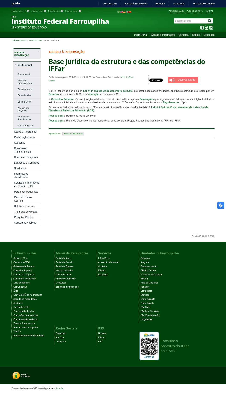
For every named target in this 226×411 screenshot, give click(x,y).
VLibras (209, 11)
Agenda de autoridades (25, 298)
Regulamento (171, 102)
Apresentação (24, 74)
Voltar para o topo (204, 235)
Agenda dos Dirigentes (23, 109)
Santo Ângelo (147, 303)
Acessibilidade (176, 11)
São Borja (145, 307)
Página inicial (20, 40)
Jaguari (144, 278)
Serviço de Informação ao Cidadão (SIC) (26, 184)
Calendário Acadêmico (24, 278)
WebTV (17, 331)
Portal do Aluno (63, 258)
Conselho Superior (62, 99)
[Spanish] (130, 11)
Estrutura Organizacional (25, 81)
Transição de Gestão (25, 211)
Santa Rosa (146, 290)
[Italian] (127, 11)
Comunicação (20, 286)
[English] (121, 11)
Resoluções (146, 99)
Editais (196, 34)
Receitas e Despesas (26, 157)
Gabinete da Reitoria (23, 266)
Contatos (184, 34)
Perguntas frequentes (26, 191)
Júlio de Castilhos (149, 282)
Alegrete (145, 262)
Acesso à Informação (163, 34)
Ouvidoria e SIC (21, 307)
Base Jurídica (25, 95)
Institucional (36, 40)
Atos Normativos (25, 125)
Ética (15, 290)
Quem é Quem (25, 101)
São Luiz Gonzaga (150, 311)
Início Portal (140, 34)
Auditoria (17, 303)
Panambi (145, 286)
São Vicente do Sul (150, 315)
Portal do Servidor (65, 262)
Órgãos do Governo (204, 3)
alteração (93, 94)
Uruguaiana (146, 319)
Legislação (179, 3)
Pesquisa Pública (23, 217)
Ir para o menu (38, 11)
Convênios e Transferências (22, 149)
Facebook (61, 333)
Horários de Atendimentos (24, 117)
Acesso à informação (136, 3)
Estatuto (54, 94)
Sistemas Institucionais (67, 286)
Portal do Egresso (64, 266)
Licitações (209, 34)
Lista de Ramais (21, 282)
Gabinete (145, 258)
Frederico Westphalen (151, 274)
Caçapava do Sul (149, 266)
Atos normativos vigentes (25, 327)
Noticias (102, 333)
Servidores (20, 168)
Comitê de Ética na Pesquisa (27, 294)
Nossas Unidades (64, 270)
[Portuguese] (118, 11)
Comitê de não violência (25, 319)
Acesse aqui (56, 115)
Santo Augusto (148, 298)
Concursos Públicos (25, 222)
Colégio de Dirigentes (24, 274)
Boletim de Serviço (24, 206)
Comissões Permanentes (25, 315)
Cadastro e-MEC (21, 262)
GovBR (15, 3)
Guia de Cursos (63, 274)
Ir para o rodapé (73, 11)
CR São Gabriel (148, 270)
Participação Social (24, 137)
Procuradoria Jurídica (23, 311)
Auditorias (19, 142)
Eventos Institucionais (24, 323)
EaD (100, 341)
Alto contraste (195, 11)
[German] (124, 11)
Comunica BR (110, 3)
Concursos (61, 282)
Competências (25, 89)
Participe (160, 3)
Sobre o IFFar (20, 258)
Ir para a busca (55, 11)
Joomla (59, 388)
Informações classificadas (21, 175)
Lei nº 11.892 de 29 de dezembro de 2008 (107, 90)
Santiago (145, 294)
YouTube (60, 337)
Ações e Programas (25, 131)
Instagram (61, 341)
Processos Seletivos (66, 278)
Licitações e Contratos (26, 162)
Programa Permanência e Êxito (28, 335)
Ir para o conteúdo (20, 11)
